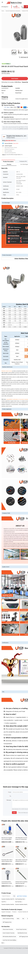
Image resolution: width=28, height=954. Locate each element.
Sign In (3, 154)
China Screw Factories (8, 929)
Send (14, 812)
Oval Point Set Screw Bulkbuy (9, 940)
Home (2, 10)
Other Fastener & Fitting (8, 918)
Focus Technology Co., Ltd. (18, 948)
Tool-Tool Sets (18, 901)
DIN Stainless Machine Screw (9, 936)
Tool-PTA (3, 901)
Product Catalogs (22, 896)
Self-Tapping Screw (7, 922)
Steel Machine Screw (22, 933)
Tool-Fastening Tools (20, 899)
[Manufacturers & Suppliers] (14, 2)
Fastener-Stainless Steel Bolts (8, 904)
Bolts (18, 918)
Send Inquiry (14, 78)
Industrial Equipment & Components (13, 10)
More (2, 943)
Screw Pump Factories (21, 929)
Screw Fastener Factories (8, 933)
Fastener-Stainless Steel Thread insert (8, 899)
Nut (23, 918)
